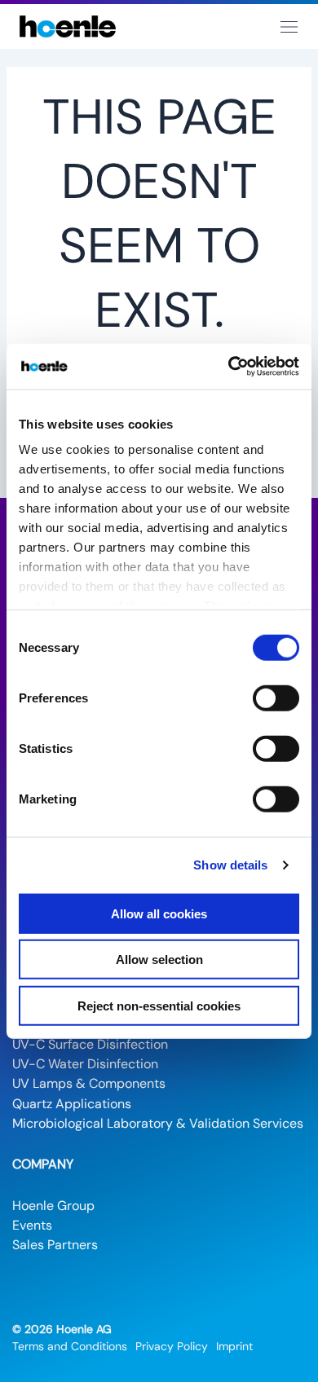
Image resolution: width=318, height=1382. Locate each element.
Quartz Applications (71, 1103)
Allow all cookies (159, 913)
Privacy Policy (171, 1346)
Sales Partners (55, 1244)
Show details (230, 865)
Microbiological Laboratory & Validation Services (157, 1123)
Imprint (234, 1346)
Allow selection (159, 959)
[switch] (276, 697)
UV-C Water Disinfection (85, 1063)
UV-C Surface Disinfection (90, 1044)
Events (32, 1225)
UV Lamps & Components (89, 1083)
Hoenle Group (53, 1205)
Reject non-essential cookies (159, 1005)
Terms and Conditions (69, 1346)
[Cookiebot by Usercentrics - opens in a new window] (228, 366)
